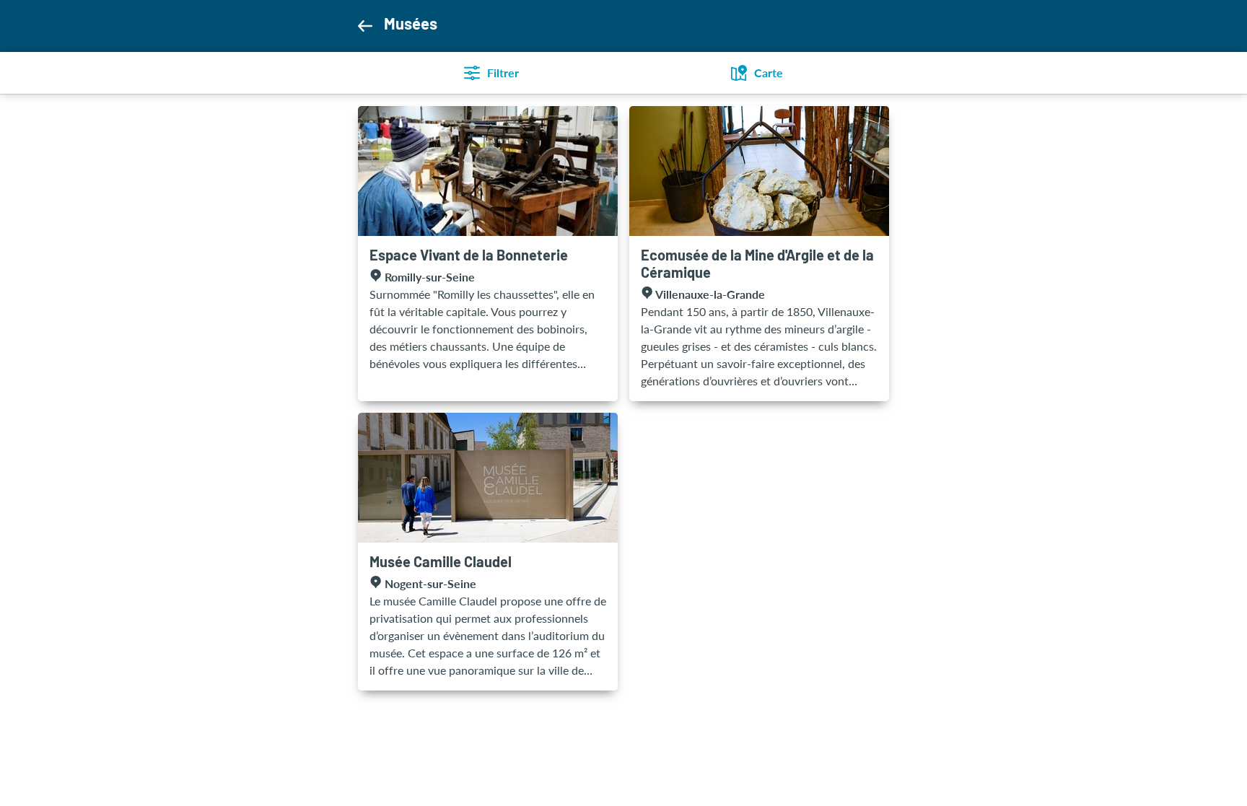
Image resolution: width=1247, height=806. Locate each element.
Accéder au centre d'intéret (488, 253)
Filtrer (503, 72)
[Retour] (365, 25)
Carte (768, 72)
